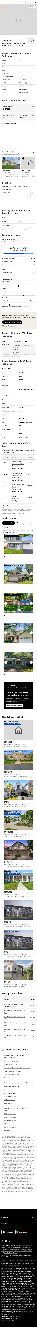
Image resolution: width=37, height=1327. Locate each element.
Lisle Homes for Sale (9, 1093)
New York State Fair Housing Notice (15, 1306)
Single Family (22, 79)
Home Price (6, 279)
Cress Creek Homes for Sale (11, 1074)
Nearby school (16, 501)
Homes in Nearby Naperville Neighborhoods (14, 1056)
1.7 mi (29, 474)
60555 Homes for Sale (10, 1127)
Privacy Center (10, 1247)
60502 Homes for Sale (10, 1120)
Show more (7, 1078)
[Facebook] (7, 1241)
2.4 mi (30, 462)
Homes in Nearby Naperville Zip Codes (15, 1109)
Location (27, 523)
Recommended (8, 523)
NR (5, 497)
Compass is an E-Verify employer (17, 1249)
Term (3, 269)
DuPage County (23, 92)
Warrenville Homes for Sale (11, 1086)
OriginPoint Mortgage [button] (8, 241)
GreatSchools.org (30, 507)
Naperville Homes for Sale (11, 1090)
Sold (20, 60)
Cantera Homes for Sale (10, 1064)
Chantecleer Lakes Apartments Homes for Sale (17, 1068)
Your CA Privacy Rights (10, 1253)
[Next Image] (31, 544)
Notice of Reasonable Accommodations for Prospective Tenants (16, 1308)
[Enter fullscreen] (32, 194)
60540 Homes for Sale (10, 1114)
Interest (4, 288)
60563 (22, 46)
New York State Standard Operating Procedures (17, 1307)
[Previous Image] (5, 544)
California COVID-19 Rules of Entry (23, 1251)
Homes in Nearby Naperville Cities (16, 1083)
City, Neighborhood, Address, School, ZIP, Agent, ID (19, 2)
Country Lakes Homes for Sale (12, 1071)
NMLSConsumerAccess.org (9, 1318)
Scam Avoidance (19, 1247)
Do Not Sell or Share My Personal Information (14, 1245)
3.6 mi (30, 497)
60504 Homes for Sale (10, 1124)
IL (10, 186)
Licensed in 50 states (8, 1320)
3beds (4, 43)
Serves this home (17, 468)
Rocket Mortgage (21, 241)
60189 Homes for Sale (10, 1117)
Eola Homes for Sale (9, 1100)
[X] (10, 1241)
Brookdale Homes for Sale (11, 1061)
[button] (2, 2)
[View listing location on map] (31, 40)
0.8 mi (30, 485)
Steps (14, 496)
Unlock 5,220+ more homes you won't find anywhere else (17, 693)
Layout (6, 527)
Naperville (25, 186)
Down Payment (7, 298)
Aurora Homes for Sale (10, 1096)
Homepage (5, 186)
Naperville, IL (16, 46)
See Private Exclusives (14, 705)
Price (18, 523)
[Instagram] (3, 1241)
